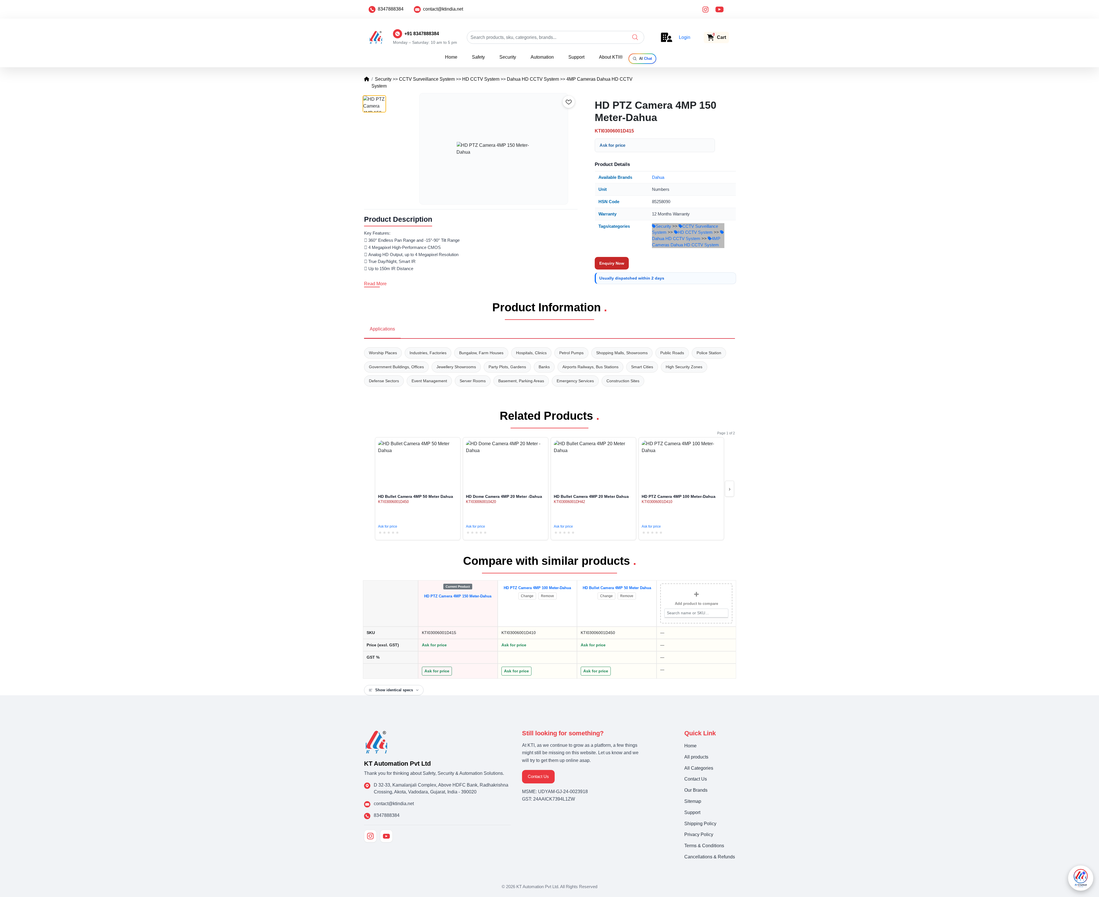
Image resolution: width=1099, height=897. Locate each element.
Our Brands (695, 790)
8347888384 (391, 9)
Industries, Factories (428, 353)
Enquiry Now (611, 263)
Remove (547, 596)
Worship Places (383, 353)
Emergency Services (575, 381)
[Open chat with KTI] (1080, 878)
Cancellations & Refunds (709, 856)
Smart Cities (642, 367)
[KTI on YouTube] (386, 836)
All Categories (698, 768)
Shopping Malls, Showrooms (622, 353)
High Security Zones (684, 367)
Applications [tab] (382, 328)
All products (696, 757)
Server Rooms (473, 381)
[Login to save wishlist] (569, 102)
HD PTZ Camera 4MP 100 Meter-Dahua (537, 588)
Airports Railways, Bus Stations (590, 367)
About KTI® (611, 57)
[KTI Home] (376, 741)
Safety (478, 57)
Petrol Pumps (571, 353)
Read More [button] (375, 283)
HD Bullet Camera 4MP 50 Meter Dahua (617, 588)
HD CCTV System (480, 79)
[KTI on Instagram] (370, 836)
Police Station (709, 353)
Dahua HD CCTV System (533, 79)
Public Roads (672, 353)
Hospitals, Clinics (531, 353)
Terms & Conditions (704, 845)
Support (576, 57)
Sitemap (692, 801)
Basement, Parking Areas (521, 381)
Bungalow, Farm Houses (481, 353)
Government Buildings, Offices (396, 367)
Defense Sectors (384, 381)
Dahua (658, 177)
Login (684, 37)
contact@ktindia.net (443, 9)
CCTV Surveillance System (427, 79)
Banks (544, 367)
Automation (542, 57)
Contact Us (538, 776)
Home (451, 57)
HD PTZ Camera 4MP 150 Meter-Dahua (457, 596)
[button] (635, 37)
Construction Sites (622, 381)
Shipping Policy (700, 823)
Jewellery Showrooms (456, 367)
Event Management (429, 381)
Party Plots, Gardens (507, 367)
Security (507, 57)
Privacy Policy (698, 834)
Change (527, 596)
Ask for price (612, 145)
